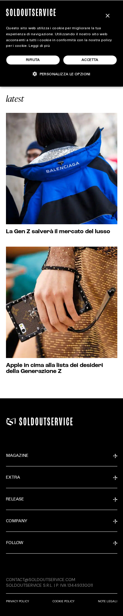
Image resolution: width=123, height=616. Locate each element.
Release (15, 499)
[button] (61, 74)
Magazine (17, 456)
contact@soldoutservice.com (40, 579)
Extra (13, 478)
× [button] (107, 16)
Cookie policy (63, 601)
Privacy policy (17, 601)
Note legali (107, 601)
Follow (14, 543)
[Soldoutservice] (11, 422)
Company (16, 521)
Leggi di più (39, 46)
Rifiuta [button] (33, 60)
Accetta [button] (90, 60)
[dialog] (61, 43)
